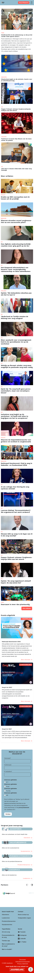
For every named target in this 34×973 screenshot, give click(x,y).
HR (7, 795)
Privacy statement (22, 963)
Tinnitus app (6, 940)
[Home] (2, 3)
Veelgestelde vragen (24, 918)
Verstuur (8, 814)
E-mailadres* (8, 771)
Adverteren (5, 914)
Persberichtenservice (8, 921)
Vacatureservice (7, 924)
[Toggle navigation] (31, 2)
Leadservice (6, 918)
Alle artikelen (27, 608)
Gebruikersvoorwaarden (22, 961)
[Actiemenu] (30, 969)
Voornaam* (7, 758)
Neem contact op (23, 914)
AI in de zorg (6, 932)
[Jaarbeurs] (17, 969)
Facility (8, 791)
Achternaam (7, 765)
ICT (7, 782)
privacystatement (24, 807)
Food (7, 786)
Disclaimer (22, 959)
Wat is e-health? (7, 949)
